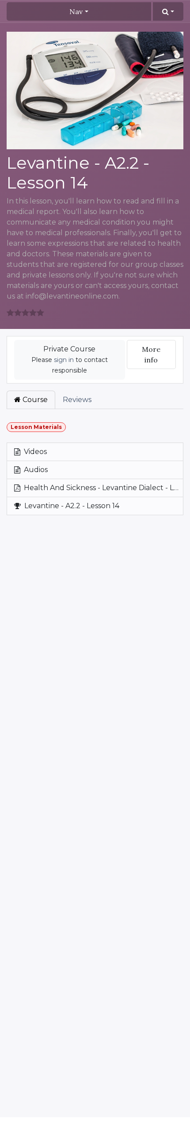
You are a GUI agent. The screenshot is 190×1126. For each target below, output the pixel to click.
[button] (168, 11)
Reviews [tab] (77, 399)
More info (151, 354)
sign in (64, 360)
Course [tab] (34, 399)
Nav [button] (76, 11)
